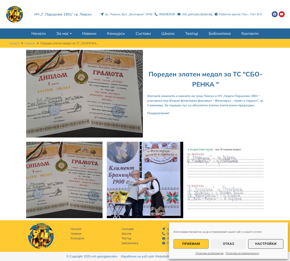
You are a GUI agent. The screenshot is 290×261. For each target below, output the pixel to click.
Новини (30, 43)
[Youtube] (282, 14)
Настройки (266, 244)
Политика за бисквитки (210, 253)
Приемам (191, 244)
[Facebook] (275, 14)
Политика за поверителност (242, 253)
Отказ (228, 244)
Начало (14, 43)
